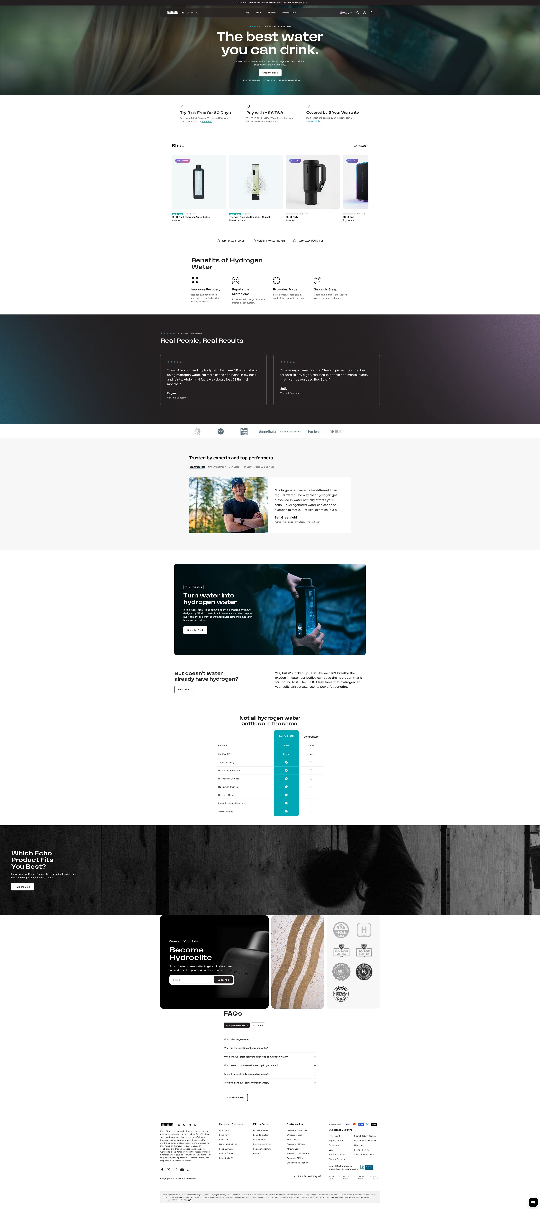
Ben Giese (234, 466)
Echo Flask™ (225, 1130)
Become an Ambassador (298, 1153)
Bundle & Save (289, 12)
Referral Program (337, 1159)
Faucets (257, 1153)
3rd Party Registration (297, 1163)
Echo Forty (224, 1135)
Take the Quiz (22, 886)
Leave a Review (361, 1150)
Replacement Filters (262, 1144)
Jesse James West (264, 466)
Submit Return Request (365, 1136)
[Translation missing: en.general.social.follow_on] (162, 1169)
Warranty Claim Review (365, 1140)
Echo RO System (261, 1135)
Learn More (184, 689)
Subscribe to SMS (337, 1154)
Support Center (336, 1140)
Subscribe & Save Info (364, 1154)
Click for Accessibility (305, 1176)
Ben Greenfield (197, 466)
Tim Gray (247, 466)
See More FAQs (235, 1097)
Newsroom (359, 1145)
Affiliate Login (293, 1149)
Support (272, 12)
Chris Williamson (217, 466)
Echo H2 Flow (226, 1153)
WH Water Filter (260, 1130)
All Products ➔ (361, 146)
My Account (334, 1136)
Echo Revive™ (226, 1158)
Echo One (223, 1139)
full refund (207, 121)
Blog (331, 1150)
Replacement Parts (262, 1149)
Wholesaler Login (295, 1135)
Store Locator (293, 1139)
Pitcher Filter (259, 1139)
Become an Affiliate (296, 1144)
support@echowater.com (340, 1166)
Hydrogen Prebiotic (228, 1144)
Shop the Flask (270, 72)
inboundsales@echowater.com (343, 1169)
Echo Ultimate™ (226, 1149)
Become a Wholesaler (297, 1130)
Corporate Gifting (295, 1158)
